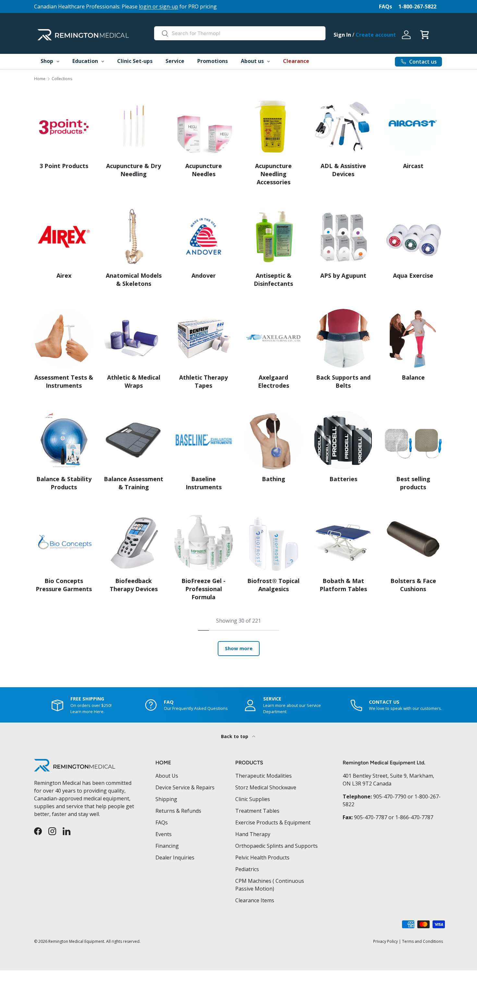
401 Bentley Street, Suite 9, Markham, (388, 775)
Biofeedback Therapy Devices (134, 585)
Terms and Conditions (422, 941)
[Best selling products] (413, 440)
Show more (238, 648)
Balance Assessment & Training (133, 483)
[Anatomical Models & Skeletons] (133, 236)
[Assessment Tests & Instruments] (63, 338)
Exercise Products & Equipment (273, 822)
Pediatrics (247, 869)
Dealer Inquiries (174, 857)
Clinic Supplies (252, 799)
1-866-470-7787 (414, 817)
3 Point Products (64, 166)
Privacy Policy (385, 941)
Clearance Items (254, 900)
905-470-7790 (389, 796)
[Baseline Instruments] (203, 440)
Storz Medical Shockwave (265, 787)
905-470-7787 (370, 817)
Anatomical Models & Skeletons (134, 279)
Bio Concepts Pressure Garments (64, 585)
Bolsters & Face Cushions (413, 585)
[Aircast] (413, 126)
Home (39, 79)
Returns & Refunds (178, 810)
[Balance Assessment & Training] (133, 440)
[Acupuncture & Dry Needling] (133, 126)
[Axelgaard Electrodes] (273, 338)
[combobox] (239, 33)
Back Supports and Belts (343, 381)
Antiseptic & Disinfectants (273, 279)
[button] (424, 35)
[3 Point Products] (63, 126)
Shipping (166, 799)
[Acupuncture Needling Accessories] (273, 126)
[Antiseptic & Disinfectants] (273, 236)
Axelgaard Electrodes (273, 381)
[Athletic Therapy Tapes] (203, 338)
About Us (166, 775)
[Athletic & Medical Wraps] (133, 338)
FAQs (385, 6)
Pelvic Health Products (262, 857)
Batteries (343, 479)
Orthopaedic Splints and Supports (276, 845)
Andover (203, 275)
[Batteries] (343, 440)
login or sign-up (158, 6)
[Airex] (63, 236)
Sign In (342, 34)
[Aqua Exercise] (413, 236)
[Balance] (413, 338)
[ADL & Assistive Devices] (343, 126)
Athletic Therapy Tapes (203, 381)
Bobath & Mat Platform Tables (343, 585)
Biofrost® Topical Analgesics (273, 585)
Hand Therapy (252, 834)
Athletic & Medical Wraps (133, 381)
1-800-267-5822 (417, 6)
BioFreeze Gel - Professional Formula (203, 589)
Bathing (273, 479)
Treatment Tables (257, 810)
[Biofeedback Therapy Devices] (133, 542)
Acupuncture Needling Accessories (273, 174)
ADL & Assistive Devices (343, 170)
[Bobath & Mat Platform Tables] (343, 542)
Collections (62, 79)
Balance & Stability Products (64, 483)
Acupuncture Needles (203, 170)
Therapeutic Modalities (263, 775)
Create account (376, 34)
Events (163, 834)
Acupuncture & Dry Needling (133, 170)
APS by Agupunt (343, 275)
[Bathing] (273, 440)
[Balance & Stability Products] (63, 440)
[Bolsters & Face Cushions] (413, 542)
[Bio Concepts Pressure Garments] (63, 542)
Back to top (235, 736)
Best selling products (413, 483)
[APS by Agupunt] (343, 236)
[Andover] (203, 236)
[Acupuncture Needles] (203, 126)
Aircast (413, 166)
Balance (413, 377)
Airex (63, 275)
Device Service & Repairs (184, 787)
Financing (167, 845)
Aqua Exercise (413, 275)
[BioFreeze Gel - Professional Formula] (203, 542)
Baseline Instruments (204, 483)
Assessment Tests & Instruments (63, 381)
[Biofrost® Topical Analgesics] (273, 542)
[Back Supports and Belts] (343, 338)
